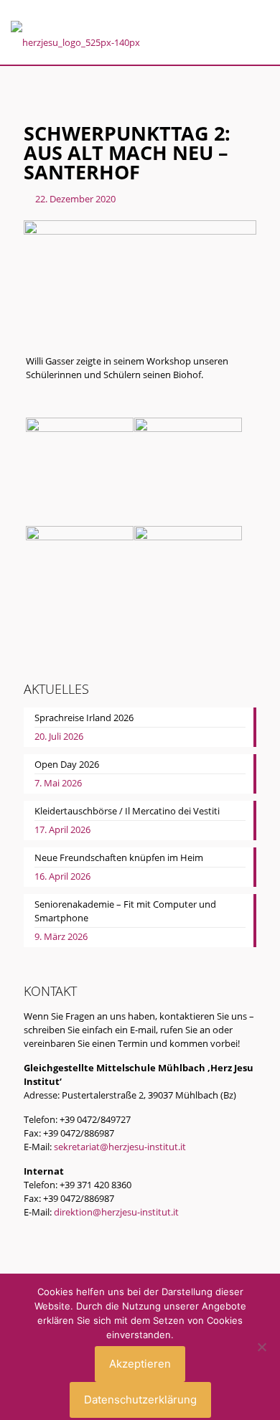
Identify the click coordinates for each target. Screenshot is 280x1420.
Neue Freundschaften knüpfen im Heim (118, 857)
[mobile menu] (260, 34)
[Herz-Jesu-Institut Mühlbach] (75, 37)
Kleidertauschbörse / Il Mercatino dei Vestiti (127, 810)
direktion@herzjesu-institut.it (116, 1211)
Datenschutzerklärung (140, 1399)
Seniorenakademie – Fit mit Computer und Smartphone (125, 911)
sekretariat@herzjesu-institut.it (120, 1146)
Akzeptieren (140, 1363)
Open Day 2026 (66, 764)
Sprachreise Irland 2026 (84, 717)
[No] (262, 1347)
